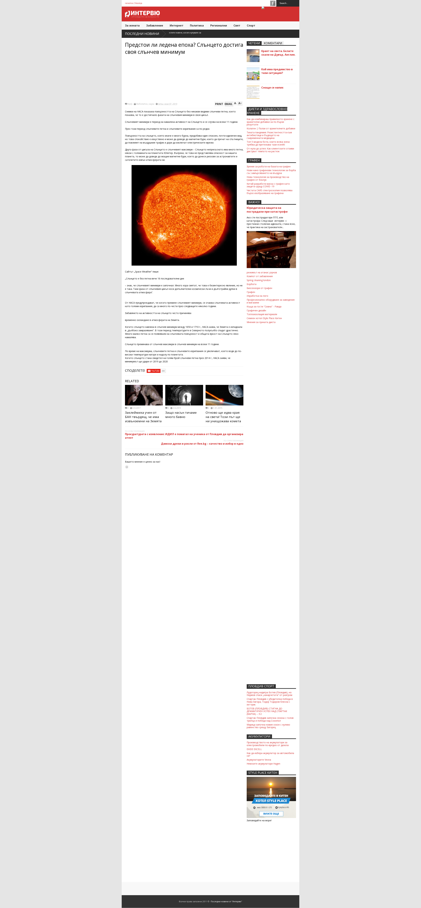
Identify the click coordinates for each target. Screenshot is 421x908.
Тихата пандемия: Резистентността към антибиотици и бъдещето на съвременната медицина (269, 135)
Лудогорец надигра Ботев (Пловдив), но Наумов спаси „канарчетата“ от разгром (269, 694)
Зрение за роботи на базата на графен (269, 166)
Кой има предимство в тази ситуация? (277, 71)
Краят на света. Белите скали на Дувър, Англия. (278, 52)
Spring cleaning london (259, 280)
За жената (132, 25)
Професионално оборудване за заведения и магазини (271, 301)
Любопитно (142, 104)
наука (151, 104)
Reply (129, 104)
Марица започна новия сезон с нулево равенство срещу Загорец (268, 726)
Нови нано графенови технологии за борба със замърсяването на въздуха (271, 172)
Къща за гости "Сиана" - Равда (264, 306)
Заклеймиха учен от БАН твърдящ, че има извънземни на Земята (143, 416)
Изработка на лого (257, 295)
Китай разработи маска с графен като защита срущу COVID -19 (268, 185)
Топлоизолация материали (262, 314)
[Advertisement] (184, 78)
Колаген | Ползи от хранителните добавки (271, 128)
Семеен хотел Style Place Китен (264, 318)
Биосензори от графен (259, 288)
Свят (237, 25)
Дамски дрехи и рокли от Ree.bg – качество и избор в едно (202, 443)
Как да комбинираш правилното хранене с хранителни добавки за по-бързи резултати (270, 121)
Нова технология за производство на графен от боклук (268, 178)
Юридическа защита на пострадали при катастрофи (267, 209)
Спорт (251, 25)
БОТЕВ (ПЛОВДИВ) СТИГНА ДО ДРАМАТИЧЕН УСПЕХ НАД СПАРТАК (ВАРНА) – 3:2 (267, 711)
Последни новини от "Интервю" (226, 901)
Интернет (176, 25)
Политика (197, 25)
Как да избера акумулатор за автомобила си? (270, 754)
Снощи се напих (272, 87)
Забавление (154, 25)
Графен (251, 292)
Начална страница (133, 3)
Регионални (218, 25)
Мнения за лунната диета (261, 322)
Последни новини (142, 33)
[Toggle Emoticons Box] (127, 467)
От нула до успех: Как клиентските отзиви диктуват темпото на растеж (270, 150)
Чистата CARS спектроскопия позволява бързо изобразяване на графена (269, 192)
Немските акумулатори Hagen (263, 763)
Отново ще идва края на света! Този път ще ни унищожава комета (223, 416)
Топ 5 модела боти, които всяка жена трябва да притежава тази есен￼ (268, 143)
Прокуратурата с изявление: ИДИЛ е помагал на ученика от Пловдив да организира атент (184, 436)
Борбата (251, 284)
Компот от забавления (260, 276)
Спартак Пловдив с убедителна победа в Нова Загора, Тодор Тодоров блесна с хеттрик (270, 701)
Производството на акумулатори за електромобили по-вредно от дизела (268, 744)
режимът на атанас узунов (262, 272)
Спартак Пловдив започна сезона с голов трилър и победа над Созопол (270, 719)
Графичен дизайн (256, 310)
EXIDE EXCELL (254, 749)
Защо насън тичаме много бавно (181, 414)
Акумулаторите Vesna (259, 759)
